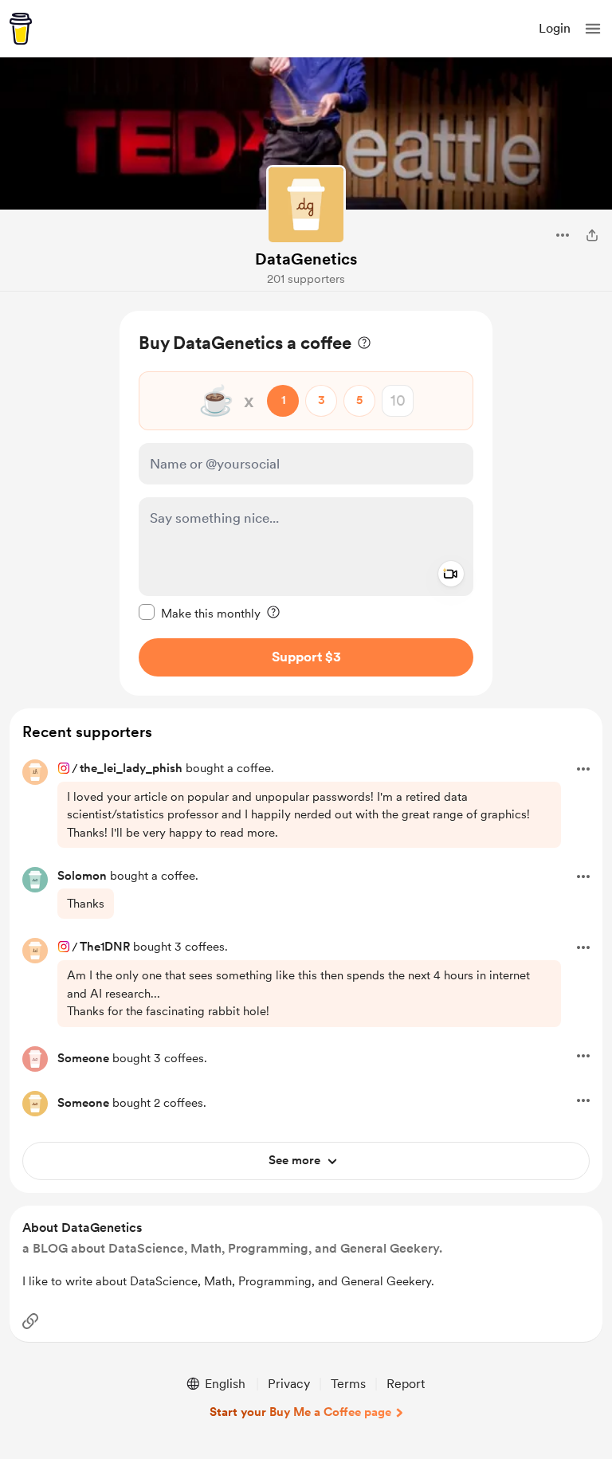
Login (555, 28)
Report (405, 1383)
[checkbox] (200, 612)
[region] (306, 503)
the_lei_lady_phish (131, 768)
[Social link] (30, 1321)
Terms (348, 1383)
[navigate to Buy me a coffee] (21, 29)
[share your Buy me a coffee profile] (592, 235)
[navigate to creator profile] (306, 205)
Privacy (289, 1383)
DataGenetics (306, 259)
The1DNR (105, 946)
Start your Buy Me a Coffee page (300, 1412)
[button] (592, 28)
